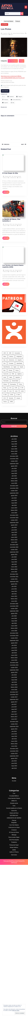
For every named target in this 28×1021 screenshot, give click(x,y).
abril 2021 (14, 593)
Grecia (17, 370)
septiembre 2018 (14, 670)
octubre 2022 (14, 549)
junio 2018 (14, 677)
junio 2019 (14, 647)
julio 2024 (14, 498)
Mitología (14, 834)
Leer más (6, 192)
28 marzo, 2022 (8, 224)
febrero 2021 (14, 598)
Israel (4, 377)
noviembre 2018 (14, 665)
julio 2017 (14, 704)
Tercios (5, 401)
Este (4, 370)
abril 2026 (14, 446)
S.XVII (22, 391)
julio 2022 (14, 557)
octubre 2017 (14, 697)
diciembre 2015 (14, 748)
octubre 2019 (14, 638)
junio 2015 (14, 763)
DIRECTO (14, 800)
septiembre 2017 (14, 699)
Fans (14, 805)
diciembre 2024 (14, 485)
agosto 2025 (14, 466)
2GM (10, 353)
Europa (10, 370)
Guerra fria (5, 373)
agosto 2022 (14, 554)
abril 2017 (14, 711)
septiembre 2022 (14, 552)
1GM (4, 353)
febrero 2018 (14, 687)
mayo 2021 (14, 591)
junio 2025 (14, 471)
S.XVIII (11, 394)
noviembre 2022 (14, 547)
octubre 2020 (14, 608)
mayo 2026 (14, 444)
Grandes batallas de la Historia (14, 808)
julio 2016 (14, 731)
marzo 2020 (14, 625)
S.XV (10, 391)
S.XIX (4, 391)
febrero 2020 (14, 628)
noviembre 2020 (14, 606)
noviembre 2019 (14, 635)
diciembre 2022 (14, 544)
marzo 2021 (14, 596)
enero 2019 (14, 660)
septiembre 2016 (14, 726)
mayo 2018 (14, 679)
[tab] (26, 7)
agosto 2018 (14, 672)
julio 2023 (14, 527)
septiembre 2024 (14, 493)
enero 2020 (14, 630)
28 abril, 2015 (8, 176)
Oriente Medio (15, 380)
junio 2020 (14, 618)
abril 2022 (14, 564)
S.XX (4, 398)
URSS (11, 401)
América (11, 356)
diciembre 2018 (14, 662)
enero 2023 (14, 542)
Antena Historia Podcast (18, 33)
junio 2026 (14, 441)
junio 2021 (14, 589)
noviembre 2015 (14, 751)
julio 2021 (14, 586)
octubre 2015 (14, 753)
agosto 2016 (14, 729)
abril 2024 (14, 505)
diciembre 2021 (14, 574)
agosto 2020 (14, 613)
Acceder (14, 780)
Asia (4, 360)
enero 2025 (14, 483)
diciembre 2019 (14, 633)
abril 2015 (14, 768)
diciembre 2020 (14, 603)
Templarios (14, 842)
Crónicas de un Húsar (14, 827)
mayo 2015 (14, 765)
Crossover (14, 830)
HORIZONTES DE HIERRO (14, 818)
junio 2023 (14, 530)
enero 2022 (14, 571)
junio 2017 (14, 706)
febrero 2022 (14, 569)
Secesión (11, 398)
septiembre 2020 (14, 611)
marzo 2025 (14, 478)
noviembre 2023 (14, 517)
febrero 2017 (14, 716)
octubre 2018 (14, 667)
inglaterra (19, 373)
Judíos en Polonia (14, 852)
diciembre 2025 (14, 456)
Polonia (5, 384)
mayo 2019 (14, 650)
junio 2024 (14, 500)
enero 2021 (14, 601)
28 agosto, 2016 (8, 270)
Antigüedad (19, 356)
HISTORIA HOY (14, 815)
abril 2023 (14, 534)
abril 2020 (14, 623)
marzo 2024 (14, 507)
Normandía (6, 380)
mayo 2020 (14, 620)
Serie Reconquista (14, 839)
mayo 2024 (14, 503)
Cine (4, 363)
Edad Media (19, 363)
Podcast (18, 21)
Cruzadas (11, 363)
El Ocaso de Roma (14, 832)
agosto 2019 (14, 643)
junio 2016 (14, 733)
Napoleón (18, 377)
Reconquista (13, 384)
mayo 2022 (14, 561)
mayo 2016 (14, 736)
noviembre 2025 (14, 458)
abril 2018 (14, 682)
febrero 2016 (14, 743)
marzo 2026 (14, 448)
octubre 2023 (14, 520)
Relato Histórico (14, 847)
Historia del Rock (14, 813)
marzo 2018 (14, 684)
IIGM (13, 373)
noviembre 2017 (14, 694)
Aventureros (11, 360)
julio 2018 (14, 675)
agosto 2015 (14, 758)
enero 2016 (14, 746)
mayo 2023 (14, 532)
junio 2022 (14, 559)
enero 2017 (14, 719)
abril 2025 (14, 476)
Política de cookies (15, 1010)
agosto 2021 (14, 584)
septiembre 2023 (14, 522)
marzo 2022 (14, 566)
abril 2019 (14, 652)
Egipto (15, 366)
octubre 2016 (14, 724)
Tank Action (14, 854)
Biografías (14, 822)
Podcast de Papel (14, 845)
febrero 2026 (14, 451)
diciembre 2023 (14, 515)
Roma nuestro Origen (14, 837)
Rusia (4, 387)
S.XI (10, 387)
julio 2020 (14, 616)
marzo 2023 (14, 537)
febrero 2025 (14, 480)
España (21, 366)
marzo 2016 (14, 741)
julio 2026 (14, 439)
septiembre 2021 (14, 581)
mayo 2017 (14, 709)
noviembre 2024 (14, 488)
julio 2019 (14, 645)
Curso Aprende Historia (14, 798)
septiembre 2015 (14, 756)
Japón (10, 377)
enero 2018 (14, 689)
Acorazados (17, 353)
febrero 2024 (14, 510)
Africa (4, 356)
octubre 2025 (14, 461)
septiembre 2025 (14, 463)
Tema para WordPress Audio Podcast (12, 861)
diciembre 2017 (14, 692)
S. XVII (5, 394)
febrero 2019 (14, 657)
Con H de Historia (8, 21)
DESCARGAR (5, 90)
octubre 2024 (14, 490)
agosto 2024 (14, 495)
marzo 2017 (14, 714)
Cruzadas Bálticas (14, 795)
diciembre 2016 (14, 721)
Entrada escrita (14, 803)
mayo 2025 (14, 473)
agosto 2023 (14, 525)
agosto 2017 (14, 702)
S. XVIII (18, 394)
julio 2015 (14, 761)
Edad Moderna (6, 366)
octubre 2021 (14, 579)
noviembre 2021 (14, 576)
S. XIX (21, 387)
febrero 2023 (14, 539)
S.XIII (16, 387)
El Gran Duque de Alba (10, 173)
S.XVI (16, 391)
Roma (20, 384)
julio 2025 (14, 468)
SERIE (14, 850)
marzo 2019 (14, 655)
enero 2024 (14, 512)
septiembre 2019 (14, 640)
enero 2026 (14, 453)
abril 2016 (14, 738)
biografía (20, 360)
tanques (18, 398)
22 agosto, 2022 (6, 33)
